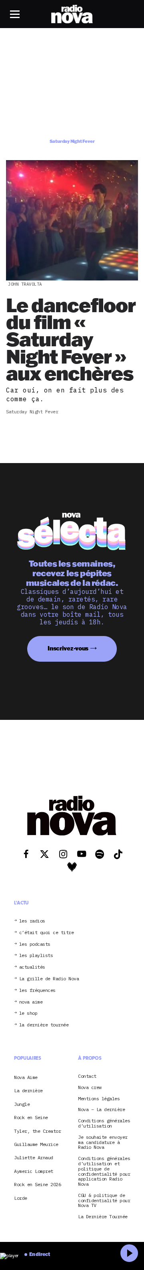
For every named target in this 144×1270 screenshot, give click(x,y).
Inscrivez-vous (68, 648)
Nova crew (90, 1087)
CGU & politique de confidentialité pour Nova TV (104, 1200)
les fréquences (37, 990)
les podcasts (34, 944)
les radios (32, 921)
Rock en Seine (31, 1117)
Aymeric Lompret (33, 1171)
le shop (28, 1013)
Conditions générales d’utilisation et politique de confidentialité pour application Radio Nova (104, 1171)
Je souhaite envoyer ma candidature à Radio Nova (103, 1142)
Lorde (20, 1198)
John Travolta (25, 284)
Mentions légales (99, 1098)
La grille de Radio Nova (49, 978)
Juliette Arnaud (33, 1157)
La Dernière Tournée (103, 1216)
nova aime (31, 1002)
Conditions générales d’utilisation (104, 1123)
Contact (87, 1076)
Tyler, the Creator (37, 1131)
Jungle (22, 1104)
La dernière (28, 1090)
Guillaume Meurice (36, 1144)
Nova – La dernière (101, 1109)
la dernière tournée (44, 1025)
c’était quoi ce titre (46, 932)
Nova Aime (26, 1077)
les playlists (36, 955)
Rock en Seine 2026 (37, 1184)
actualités (32, 967)
